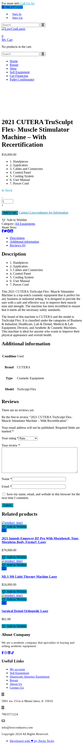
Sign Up (17, 17)
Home (14, 61)
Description (17, 238)
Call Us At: (27, 3)
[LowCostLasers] (13, 29)
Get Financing (19, 76)
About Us (16, 684)
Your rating (10, 438)
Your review (11, 445)
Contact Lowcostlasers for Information (43, 212)
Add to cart (9, 212)
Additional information (24, 241)
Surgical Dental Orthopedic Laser (25, 611)
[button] (14, 220)
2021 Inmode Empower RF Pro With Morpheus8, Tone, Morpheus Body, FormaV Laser (40, 540)
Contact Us (17, 687)
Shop (13, 68)
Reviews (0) (17, 245)
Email (7, 486)
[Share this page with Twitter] (5, 231)
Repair (14, 65)
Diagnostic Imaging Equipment (30, 676)
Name (7, 479)
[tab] (46, 238)
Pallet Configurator (22, 79)
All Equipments (25, 223)
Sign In (16, 14)
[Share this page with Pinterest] (8, 231)
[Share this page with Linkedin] (11, 231)
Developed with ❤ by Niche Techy (32, 741)
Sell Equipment (20, 72)
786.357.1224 (13, 7)
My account (17, 669)
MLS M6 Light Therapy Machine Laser (29, 576)
